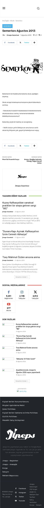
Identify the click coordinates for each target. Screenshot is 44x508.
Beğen (9, 291)
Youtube (22, 501)
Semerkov (19, 21)
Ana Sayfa (5, 21)
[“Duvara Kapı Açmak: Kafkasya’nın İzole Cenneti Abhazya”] (8, 339)
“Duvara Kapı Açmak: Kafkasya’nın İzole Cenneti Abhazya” (20, 233)
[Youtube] (15, 500)
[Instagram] (15, 492)
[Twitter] (15, 496)
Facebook (22, 488)
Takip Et (22, 291)
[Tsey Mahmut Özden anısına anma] (8, 351)
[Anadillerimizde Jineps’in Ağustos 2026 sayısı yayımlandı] (8, 373)
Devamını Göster (21, 277)
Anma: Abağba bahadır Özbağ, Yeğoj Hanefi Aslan (33, 161)
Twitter (21, 497)
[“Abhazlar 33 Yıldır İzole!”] (8, 362)
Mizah (12, 21)
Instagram (22, 492)
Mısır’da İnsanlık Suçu (10, 159)
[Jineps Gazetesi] (4, 35)
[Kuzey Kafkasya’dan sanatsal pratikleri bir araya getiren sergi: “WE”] (8, 327)
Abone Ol (8, 303)
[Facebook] (15, 488)
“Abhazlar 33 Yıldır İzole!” (25, 359)
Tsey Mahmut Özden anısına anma (21, 257)
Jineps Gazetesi (12, 35)
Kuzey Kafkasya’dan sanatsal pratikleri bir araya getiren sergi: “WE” (19, 205)
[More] (34, 42)
